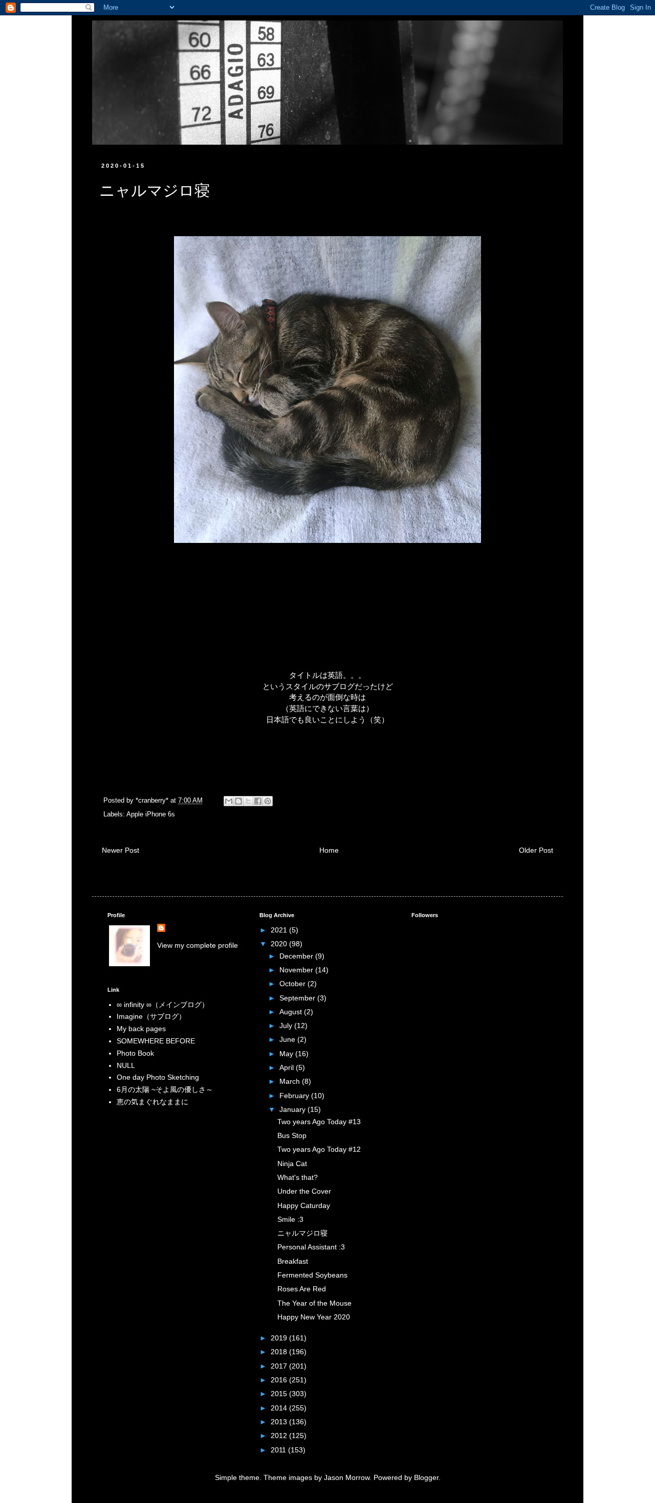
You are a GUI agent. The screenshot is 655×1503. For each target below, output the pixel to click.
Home (329, 850)
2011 (279, 1450)
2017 (280, 1366)
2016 (280, 1380)
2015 (280, 1394)
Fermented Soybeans (312, 1275)
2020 (280, 944)
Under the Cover (304, 1191)
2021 (280, 930)
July (286, 1025)
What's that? (297, 1177)
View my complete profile (197, 945)
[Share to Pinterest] (268, 801)
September (298, 998)
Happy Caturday (303, 1205)
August (291, 1012)
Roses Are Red (301, 1289)
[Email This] (229, 801)
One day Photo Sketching (158, 1077)
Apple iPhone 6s (150, 814)
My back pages (141, 1028)
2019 (280, 1338)
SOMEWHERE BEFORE (156, 1041)
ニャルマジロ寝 (302, 1233)
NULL (126, 1065)
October (293, 984)
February (295, 1095)
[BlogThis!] (238, 801)
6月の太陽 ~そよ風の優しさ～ (165, 1089)
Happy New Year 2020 (313, 1317)
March (290, 1081)
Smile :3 (290, 1219)
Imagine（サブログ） (151, 1016)
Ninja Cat (292, 1163)
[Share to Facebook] (258, 801)
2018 (280, 1352)
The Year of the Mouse (314, 1303)
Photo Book (135, 1053)
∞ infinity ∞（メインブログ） (163, 1004)
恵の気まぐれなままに (152, 1102)
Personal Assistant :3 (311, 1247)
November (297, 970)
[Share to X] (248, 801)
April (287, 1067)
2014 (280, 1408)
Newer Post (120, 850)
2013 (280, 1422)
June (288, 1039)
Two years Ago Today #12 (319, 1149)
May (287, 1054)
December (297, 956)
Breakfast (292, 1261)
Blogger (426, 1477)
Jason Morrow (346, 1477)
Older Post (536, 850)
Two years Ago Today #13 (319, 1122)
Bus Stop (292, 1135)
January (293, 1109)
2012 (280, 1435)
